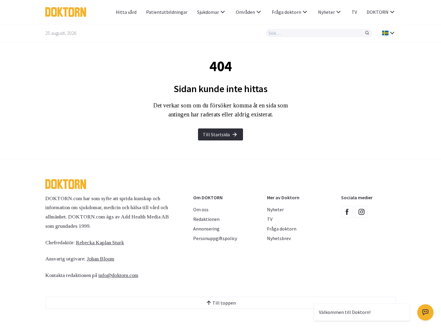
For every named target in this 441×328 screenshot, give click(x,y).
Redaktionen (206, 219)
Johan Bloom (100, 259)
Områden (245, 12)
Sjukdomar (208, 12)
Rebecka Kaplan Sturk (100, 242)
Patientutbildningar (167, 12)
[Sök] (367, 33)
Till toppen (224, 303)
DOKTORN (377, 12)
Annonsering (206, 229)
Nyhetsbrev (279, 238)
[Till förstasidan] (68, 12)
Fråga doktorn (286, 12)
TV (354, 12)
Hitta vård (126, 12)
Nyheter (326, 12)
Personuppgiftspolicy (215, 238)
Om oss (200, 209)
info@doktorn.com (118, 275)
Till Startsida (216, 134)
